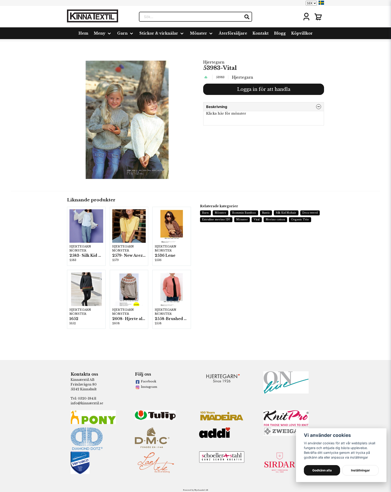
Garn (122, 33)
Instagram (149, 387)
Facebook (148, 381)
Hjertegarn (213, 62)
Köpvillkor (302, 33)
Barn (205, 212)
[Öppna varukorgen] (318, 16)
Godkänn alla (322, 470)
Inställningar (360, 470)
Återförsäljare (233, 33)
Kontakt (261, 33)
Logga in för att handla (263, 89)
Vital (257, 219)
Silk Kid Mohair (286, 212)
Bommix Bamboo (244, 212)
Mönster (198, 33)
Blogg (280, 33)
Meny (99, 33)
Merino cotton (275, 219)
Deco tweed (310, 212)
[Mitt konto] (306, 16)
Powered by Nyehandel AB (195, 490)
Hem (83, 33)
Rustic (266, 212)
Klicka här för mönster (226, 113)
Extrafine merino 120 (216, 219)
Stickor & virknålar (158, 33)
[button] (321, 2)
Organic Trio (300, 219)
